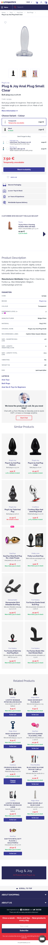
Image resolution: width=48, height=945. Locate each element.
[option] (24, 228)
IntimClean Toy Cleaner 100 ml (20, 142)
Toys (11, 12)
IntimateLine (14, 140)
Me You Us (13, 147)
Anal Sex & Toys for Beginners (14, 387)
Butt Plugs (30, 12)
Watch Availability (24, 169)
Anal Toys (20, 12)
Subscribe (24, 930)
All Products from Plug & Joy (24, 875)
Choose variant (13, 781)
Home (3, 12)
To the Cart (12, 714)
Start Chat (24, 418)
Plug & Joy (5, 83)
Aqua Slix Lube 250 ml (17, 149)
